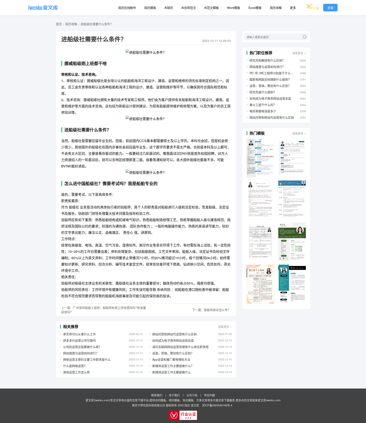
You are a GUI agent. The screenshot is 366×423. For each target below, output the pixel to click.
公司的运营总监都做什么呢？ (82, 347)
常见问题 (209, 395)
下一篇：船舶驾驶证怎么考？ (211, 310)
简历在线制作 (127, 7)
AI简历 (168, 7)
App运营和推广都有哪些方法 (171, 359)
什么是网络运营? (74, 366)
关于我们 (174, 395)
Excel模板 (255, 7)
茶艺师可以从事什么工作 (79, 334)
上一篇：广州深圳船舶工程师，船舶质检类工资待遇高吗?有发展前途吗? (103, 309)
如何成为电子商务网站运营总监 (173, 340)
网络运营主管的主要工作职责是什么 (87, 359)
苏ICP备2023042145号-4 (217, 405)
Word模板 (233, 7)
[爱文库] (43, 7)
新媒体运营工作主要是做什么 (171, 372)
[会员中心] (313, 7)
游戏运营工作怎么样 (76, 372)
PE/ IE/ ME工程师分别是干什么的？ (273, 73)
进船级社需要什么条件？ (96, 24)
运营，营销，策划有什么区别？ (173, 353)
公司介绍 (191, 395)
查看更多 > (225, 326)
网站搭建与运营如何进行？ (81, 353)
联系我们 (156, 395)
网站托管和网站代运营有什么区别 (174, 334)
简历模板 (150, 7)
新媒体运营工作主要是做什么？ (173, 366)
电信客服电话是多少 (263, 111)
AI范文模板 (211, 7)
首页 (59, 24)
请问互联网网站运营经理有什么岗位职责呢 (180, 347)
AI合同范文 (188, 7)
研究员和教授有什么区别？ (267, 60)
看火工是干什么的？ (263, 105)
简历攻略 (276, 7)
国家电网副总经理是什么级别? (270, 79)
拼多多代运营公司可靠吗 (79, 340)
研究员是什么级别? (262, 92)
